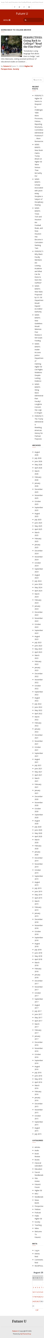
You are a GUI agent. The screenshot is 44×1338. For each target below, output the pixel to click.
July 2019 (38, 888)
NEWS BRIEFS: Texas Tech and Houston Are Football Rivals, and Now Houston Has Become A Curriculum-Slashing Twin (39, 228)
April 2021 (38, 775)
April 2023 (38, 652)
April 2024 (38, 591)
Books (37, 1160)
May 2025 (38, 526)
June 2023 (38, 646)
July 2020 (38, 827)
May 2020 (38, 833)
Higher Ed (28, 66)
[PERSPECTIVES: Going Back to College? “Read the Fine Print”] (11, 46)
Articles (37, 1147)
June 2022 (38, 707)
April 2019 (38, 898)
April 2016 (38, 1082)
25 (35, 1301)
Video (37, 1228)
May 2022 (38, 710)
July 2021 (38, 765)
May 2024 (38, 587)
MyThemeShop (25, 1334)
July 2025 (38, 519)
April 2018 (38, 959)
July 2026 (38, 458)
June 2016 (38, 1076)
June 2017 (38, 1014)
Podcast (38, 1212)
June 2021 (38, 768)
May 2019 (38, 895)
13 (39, 1292)
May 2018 (38, 956)
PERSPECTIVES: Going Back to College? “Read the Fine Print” (32, 42)
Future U (22, 13)
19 (37, 1297)
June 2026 (38, 461)
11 (35, 1292)
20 (39, 1297)
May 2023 (38, 649)
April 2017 (38, 1021)
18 (35, 1297)
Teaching (38, 1225)
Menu (5, 20)
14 (41, 1292)
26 (37, 1301)
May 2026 (38, 464)
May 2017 (38, 1017)
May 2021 (38, 772)
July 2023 (38, 642)
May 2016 (38, 1079)
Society (16, 69)
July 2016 (38, 1072)
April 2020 (38, 836)
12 (37, 1292)
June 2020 (38, 830)
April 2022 (38, 713)
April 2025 (38, 529)
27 (39, 1301)
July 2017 (38, 1011)
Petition (37, 1209)
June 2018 (38, 953)
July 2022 (38, 704)
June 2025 (38, 523)
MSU (36, 1193)
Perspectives (6, 69)
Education (38, 1169)
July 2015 (38, 1134)
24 (33, 1301)
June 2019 (38, 891)
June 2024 (38, 584)
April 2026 (38, 468)
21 (41, 1297)
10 (33, 1292)
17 (33, 1297)
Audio (37, 1150)
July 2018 (38, 950)
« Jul (36, 1310)
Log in (37, 1250)
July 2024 (38, 581)
